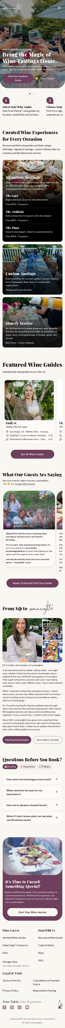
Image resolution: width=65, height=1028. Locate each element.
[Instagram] (12, 1007)
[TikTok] (19, 1007)
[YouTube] (27, 1007)
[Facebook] (4, 1007)
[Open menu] (59, 7)
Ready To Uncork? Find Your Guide (32, 583)
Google (50, 78)
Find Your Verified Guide (18, 78)
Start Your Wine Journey (33, 912)
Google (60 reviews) (25, 484)
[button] (24, 106)
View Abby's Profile (48, 739)
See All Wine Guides (32, 454)
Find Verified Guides (17, 739)
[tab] (30, 93)
